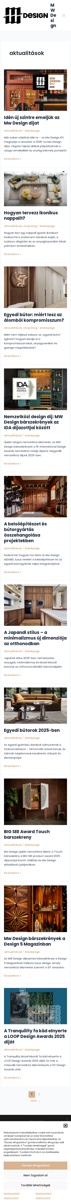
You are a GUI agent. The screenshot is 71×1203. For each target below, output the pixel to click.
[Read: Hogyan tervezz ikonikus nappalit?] (35, 188)
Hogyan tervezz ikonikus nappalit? (31, 215)
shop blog (30, 226)
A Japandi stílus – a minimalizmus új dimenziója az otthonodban (35, 638)
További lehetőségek (35, 1185)
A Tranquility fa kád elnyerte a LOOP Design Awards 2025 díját (35, 1036)
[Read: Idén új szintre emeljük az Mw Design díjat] (35, 90)
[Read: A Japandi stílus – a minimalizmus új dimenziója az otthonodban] (35, 605)
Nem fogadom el (35, 1175)
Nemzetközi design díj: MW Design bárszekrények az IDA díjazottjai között (33, 422)
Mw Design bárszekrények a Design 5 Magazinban (34, 941)
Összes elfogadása (36, 1165)
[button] (65, 1125)
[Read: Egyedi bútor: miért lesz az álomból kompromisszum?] (35, 287)
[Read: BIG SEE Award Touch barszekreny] (35, 801)
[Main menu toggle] (63, 15)
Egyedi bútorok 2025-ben (32, 730)
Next (36, 1101)
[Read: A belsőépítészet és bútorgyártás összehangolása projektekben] (35, 496)
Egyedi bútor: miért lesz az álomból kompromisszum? (34, 317)
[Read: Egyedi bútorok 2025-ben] (35, 705)
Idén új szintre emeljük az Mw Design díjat (32, 120)
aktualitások (13, 130)
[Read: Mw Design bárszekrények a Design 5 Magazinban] (35, 908)
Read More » (12, 159)
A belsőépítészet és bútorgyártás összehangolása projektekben (25, 532)
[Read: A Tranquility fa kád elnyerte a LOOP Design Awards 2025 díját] (35, 1006)
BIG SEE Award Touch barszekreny (27, 834)
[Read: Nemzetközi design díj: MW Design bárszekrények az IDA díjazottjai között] (35, 389)
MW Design (53, 15)
